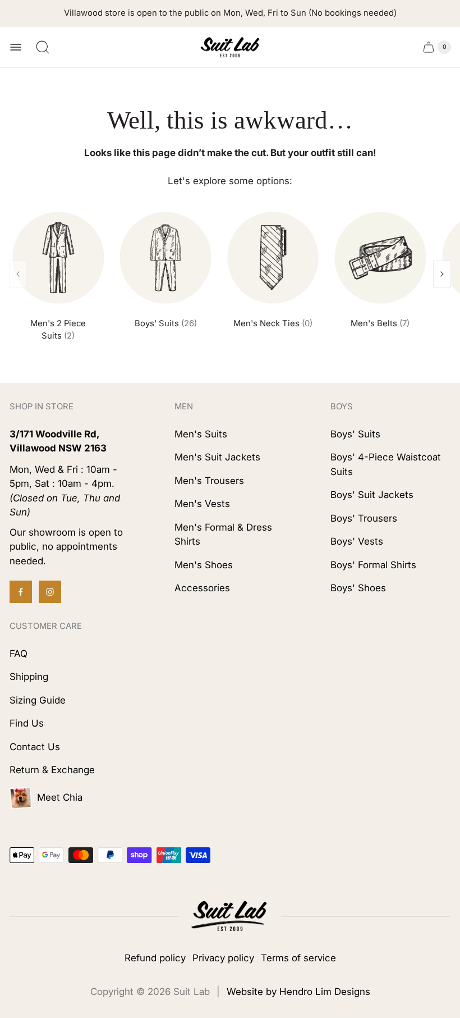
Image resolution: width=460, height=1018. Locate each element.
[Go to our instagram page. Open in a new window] (50, 592)
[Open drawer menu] (15, 47)
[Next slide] (442, 274)
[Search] (42, 47)
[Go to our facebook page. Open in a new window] (21, 592)
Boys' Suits (166, 323)
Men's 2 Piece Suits (58, 329)
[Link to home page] (230, 916)
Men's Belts (380, 323)
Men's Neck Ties (272, 323)
